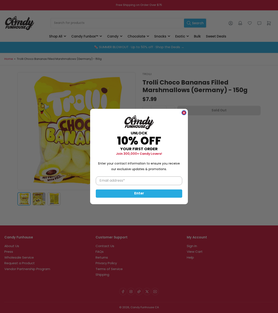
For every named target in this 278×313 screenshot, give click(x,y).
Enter (139, 194)
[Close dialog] (184, 113)
